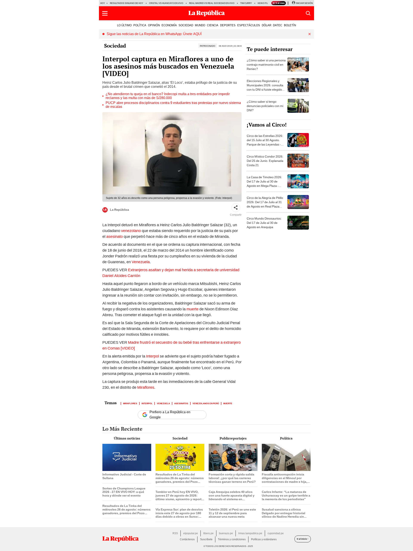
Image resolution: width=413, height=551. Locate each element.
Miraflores (145, 387)
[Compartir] (235, 207)
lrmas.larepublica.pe (250, 533)
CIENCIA (212, 25)
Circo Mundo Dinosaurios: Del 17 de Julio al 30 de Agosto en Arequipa (264, 223)
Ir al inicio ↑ (302, 539)
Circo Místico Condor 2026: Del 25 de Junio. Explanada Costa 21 (265, 161)
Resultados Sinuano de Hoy (126, 3)
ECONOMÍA (169, 25)
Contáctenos (187, 539)
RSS (175, 533)
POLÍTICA (139, 25)
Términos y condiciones (232, 539)
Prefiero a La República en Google (169, 414)
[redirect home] (120, 539)
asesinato (114, 236)
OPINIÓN (154, 25)
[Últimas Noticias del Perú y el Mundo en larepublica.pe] (206, 13)
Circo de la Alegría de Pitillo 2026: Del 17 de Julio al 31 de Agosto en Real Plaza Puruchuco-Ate (265, 204)
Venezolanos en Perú (206, 403)
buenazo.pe (226, 533)
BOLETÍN (290, 25)
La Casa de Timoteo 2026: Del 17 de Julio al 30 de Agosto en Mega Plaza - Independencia (264, 183)
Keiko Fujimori (266, 3)
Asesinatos (181, 403)
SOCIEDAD (186, 25)
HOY (102, 3)
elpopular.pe (190, 533)
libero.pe (208, 533)
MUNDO (200, 25)
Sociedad (115, 45)
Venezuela (141, 262)
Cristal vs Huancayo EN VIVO (166, 3)
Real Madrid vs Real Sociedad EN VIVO (211, 3)
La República (119, 209)
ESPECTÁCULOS (248, 25)
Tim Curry (246, 3)
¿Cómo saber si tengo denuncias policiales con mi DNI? (265, 106)
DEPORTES (228, 25)
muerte (192, 309)
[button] (105, 13)
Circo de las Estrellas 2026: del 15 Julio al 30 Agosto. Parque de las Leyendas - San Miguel (265, 142)
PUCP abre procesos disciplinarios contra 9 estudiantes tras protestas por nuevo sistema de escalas (173, 105)
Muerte (227, 403)
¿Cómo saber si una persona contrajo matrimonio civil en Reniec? (266, 65)
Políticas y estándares (264, 539)
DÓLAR (266, 25)
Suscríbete (206, 539)
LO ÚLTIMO (124, 25)
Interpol (152, 356)
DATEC (277, 25)
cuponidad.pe (276, 533)
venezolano (131, 230)
